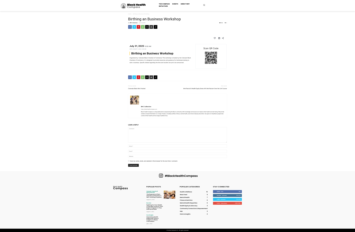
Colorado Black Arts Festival (136, 88)
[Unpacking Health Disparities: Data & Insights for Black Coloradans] (169, 218)
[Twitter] (134, 27)
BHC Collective (133, 22)
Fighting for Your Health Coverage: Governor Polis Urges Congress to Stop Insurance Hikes (154, 207)
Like (240, 191)
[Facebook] (130, 27)
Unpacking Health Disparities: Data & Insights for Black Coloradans (152, 219)
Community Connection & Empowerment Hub (152, 192)
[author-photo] (134, 104)
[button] (204, 5)
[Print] (151, 27)
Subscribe (238, 203)
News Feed (148, 202)
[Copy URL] (155, 27)
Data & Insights (149, 215)
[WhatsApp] (143, 27)
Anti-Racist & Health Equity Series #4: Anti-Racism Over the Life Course (205, 88)
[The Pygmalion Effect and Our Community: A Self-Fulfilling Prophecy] (169, 195)
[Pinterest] (138, 27)
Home (129, 14)
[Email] (147, 27)
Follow (238, 195)
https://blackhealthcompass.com (149, 109)
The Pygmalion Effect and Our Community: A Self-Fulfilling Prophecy (154, 195)
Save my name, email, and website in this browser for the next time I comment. (154, 161)
